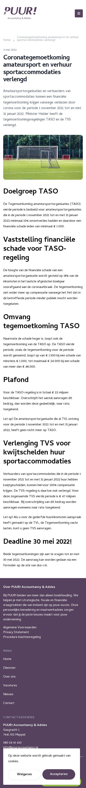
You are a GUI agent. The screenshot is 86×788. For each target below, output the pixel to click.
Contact (8, 703)
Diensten (9, 668)
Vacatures (10, 685)
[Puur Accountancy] (20, 13)
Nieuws (8, 694)
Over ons (9, 677)
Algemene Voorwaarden (19, 627)
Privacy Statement (16, 632)
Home (7, 659)
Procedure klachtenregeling (22, 637)
